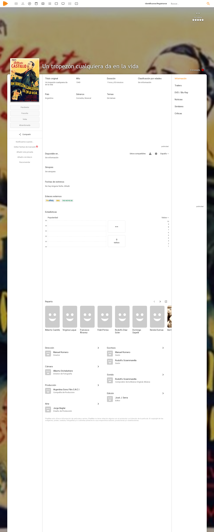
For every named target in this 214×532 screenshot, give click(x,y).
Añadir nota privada (25, 152)
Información (180, 78)
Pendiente (25, 107)
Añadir (67, 186)
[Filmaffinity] (50, 202)
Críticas (178, 113)
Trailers (178, 85)
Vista (25, 119)
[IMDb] (58, 202)
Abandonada (24, 125)
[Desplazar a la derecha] (160, 301)
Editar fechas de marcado (26, 147)
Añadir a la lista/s (24, 157)
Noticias (179, 99)
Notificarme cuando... (25, 142)
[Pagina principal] (5, 5)
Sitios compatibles (138, 154)
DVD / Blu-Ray (181, 92)
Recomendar (24, 162)
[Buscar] (208, 3)
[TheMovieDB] (67, 202)
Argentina (49, 98)
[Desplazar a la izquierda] (154, 301)
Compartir (26, 134)
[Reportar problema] (150, 154)
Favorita (24, 113)
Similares (179, 106)
